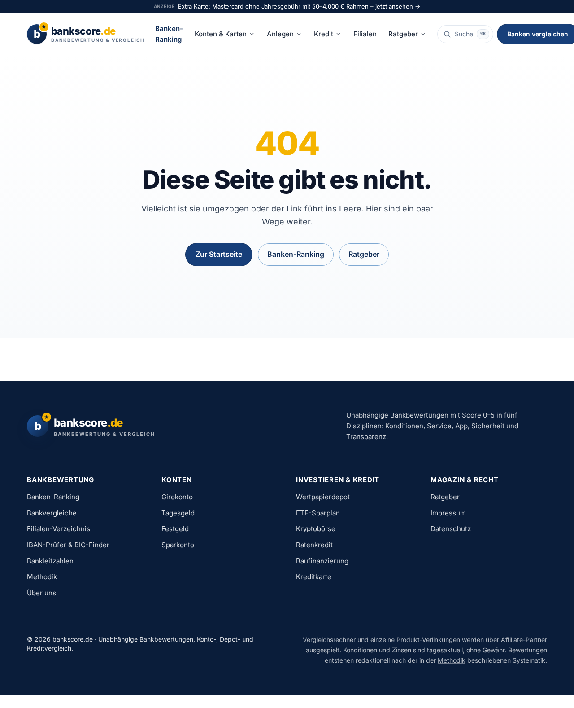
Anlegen (280, 34)
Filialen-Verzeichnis (58, 528)
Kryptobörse (315, 528)
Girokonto (177, 497)
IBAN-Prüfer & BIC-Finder (68, 545)
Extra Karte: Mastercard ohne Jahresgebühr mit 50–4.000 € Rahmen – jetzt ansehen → (299, 6)
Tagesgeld (178, 513)
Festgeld (175, 528)
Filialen (365, 34)
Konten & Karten (221, 34)
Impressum (448, 513)
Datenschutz (450, 528)
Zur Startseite (219, 254)
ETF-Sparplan (318, 513)
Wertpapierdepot (323, 497)
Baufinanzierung (322, 561)
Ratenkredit (314, 545)
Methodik (42, 576)
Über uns (41, 593)
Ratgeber (403, 34)
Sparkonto (177, 545)
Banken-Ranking (169, 34)
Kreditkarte (313, 576)
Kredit (323, 34)
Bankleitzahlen (50, 561)
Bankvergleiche (52, 513)
